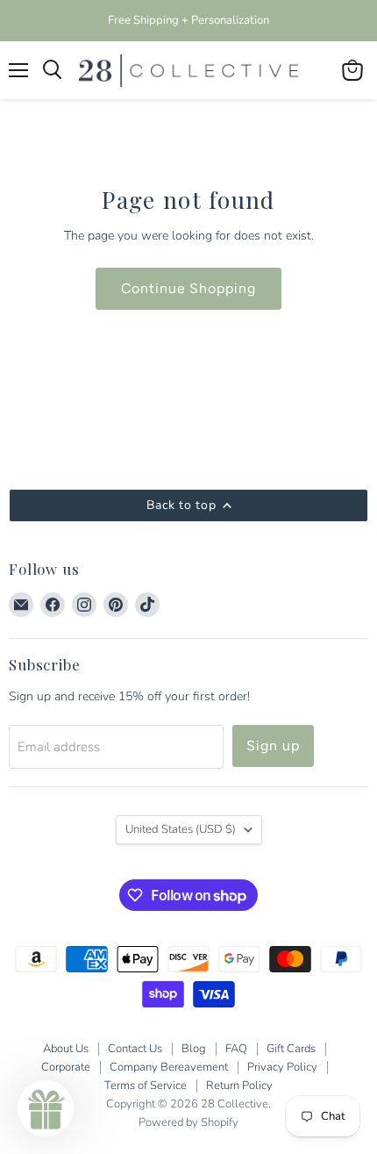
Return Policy (239, 1085)
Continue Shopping (188, 288)
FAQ (236, 1049)
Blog (193, 1049)
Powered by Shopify (188, 1122)
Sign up (273, 745)
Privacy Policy (282, 1067)
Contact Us (135, 1049)
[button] (46, 1108)
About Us (66, 1049)
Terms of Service (145, 1085)
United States (180, 829)
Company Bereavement (169, 1067)
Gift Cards (291, 1049)
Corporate (65, 1067)
